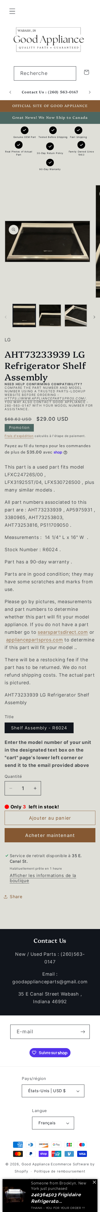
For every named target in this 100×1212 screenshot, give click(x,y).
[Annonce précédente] (10, 92)
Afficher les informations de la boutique (43, 878)
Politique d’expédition (37, 1198)
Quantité (13, 776)
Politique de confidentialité (52, 1180)
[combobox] (45, 73)
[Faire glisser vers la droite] (94, 317)
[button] (12, 11)
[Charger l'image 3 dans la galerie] (75, 315)
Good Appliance (36, 1164)
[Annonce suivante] (89, 92)
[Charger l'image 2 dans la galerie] (50, 315)
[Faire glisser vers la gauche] (5, 317)
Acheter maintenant (50, 835)
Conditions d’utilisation (53, 1189)
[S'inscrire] (82, 1032)
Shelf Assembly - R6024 (39, 727)
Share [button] (16, 896)
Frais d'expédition (19, 436)
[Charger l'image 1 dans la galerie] (24, 315)
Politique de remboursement (59, 1171)
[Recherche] (69, 73)
